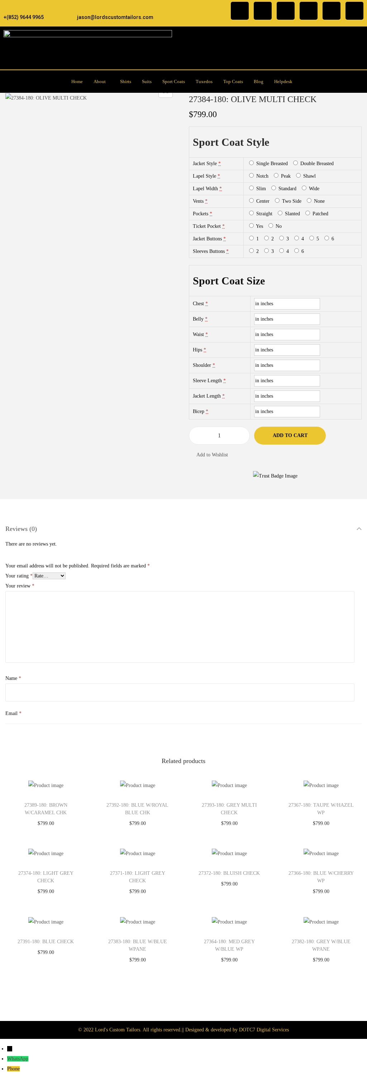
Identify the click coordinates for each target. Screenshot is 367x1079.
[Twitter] (286, 11)
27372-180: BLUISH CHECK (229, 873)
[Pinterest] (331, 11)
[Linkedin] (309, 11)
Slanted (291, 213)
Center (262, 201)
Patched (319, 213)
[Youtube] (354, 11)
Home (77, 81)
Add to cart (290, 435)
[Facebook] (240, 11)
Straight (263, 213)
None (319, 201)
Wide (313, 188)
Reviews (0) (21, 528)
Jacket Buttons (207, 238)
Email (13, 713)
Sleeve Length (207, 380)
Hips (197, 350)
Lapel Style (204, 176)
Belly (198, 319)
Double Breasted (316, 163)
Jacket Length (207, 396)
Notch (261, 176)
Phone (13, 1068)
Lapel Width (205, 188)
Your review (19, 586)
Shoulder (202, 365)
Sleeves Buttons (209, 251)
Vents (198, 201)
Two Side (291, 201)
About (100, 81)
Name (13, 678)
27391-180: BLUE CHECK (46, 941)
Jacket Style (205, 163)
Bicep (198, 411)
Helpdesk (283, 81)
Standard (286, 188)
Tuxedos (204, 81)
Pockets (200, 213)
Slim (260, 188)
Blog (258, 81)
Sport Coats (173, 81)
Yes (259, 226)
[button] (101, 81)
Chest (198, 303)
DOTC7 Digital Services (264, 1029)
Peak (285, 176)
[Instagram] (263, 11)
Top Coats (233, 81)
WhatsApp (17, 1058)
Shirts (125, 81)
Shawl (309, 176)
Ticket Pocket (207, 226)
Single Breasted (271, 163)
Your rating (19, 576)
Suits (147, 81)
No (278, 226)
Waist (198, 334)
